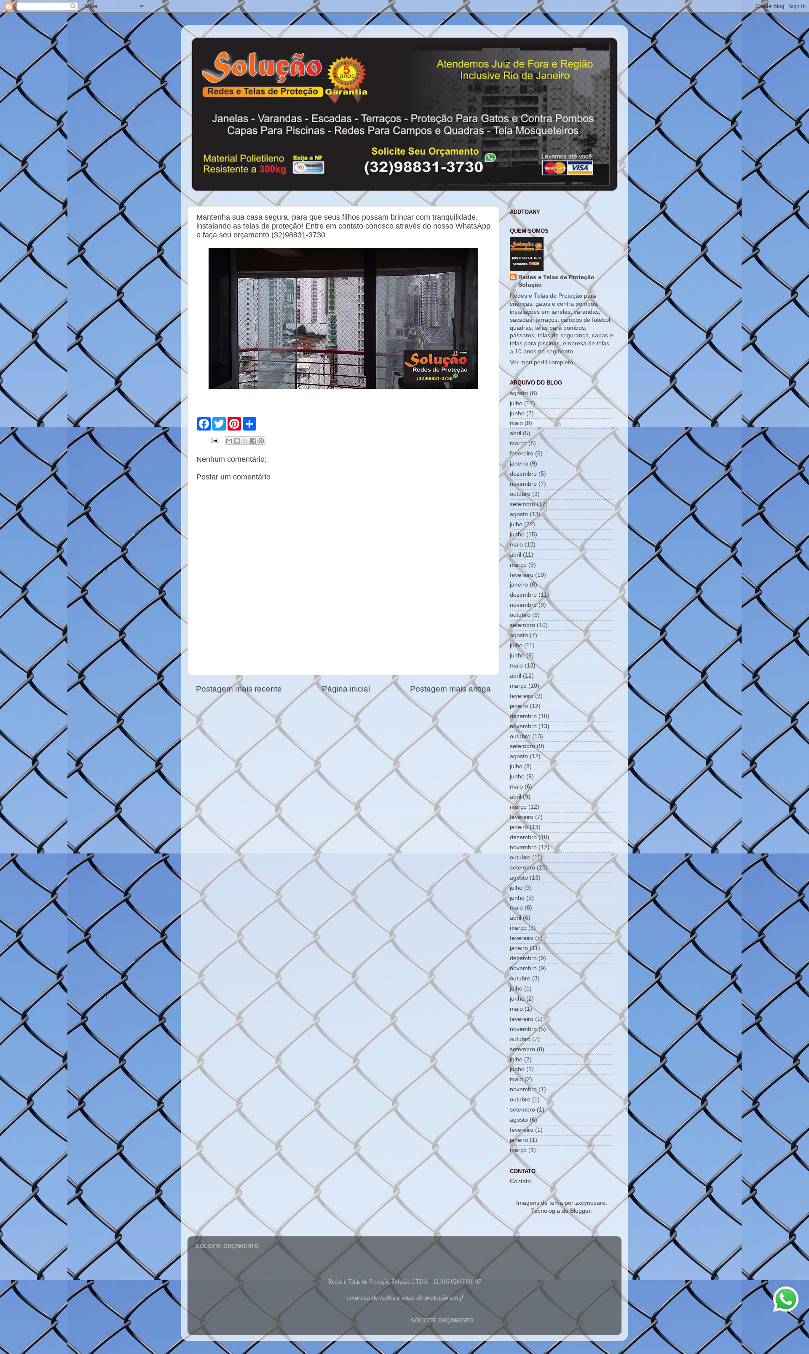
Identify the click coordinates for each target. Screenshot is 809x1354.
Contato (520, 1181)
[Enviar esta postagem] (214, 440)
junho (517, 413)
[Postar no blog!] (237, 440)
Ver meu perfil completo (541, 362)
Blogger (580, 1211)
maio (516, 423)
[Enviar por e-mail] (229, 440)
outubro (520, 494)
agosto (519, 393)
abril (515, 433)
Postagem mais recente (239, 688)
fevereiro (521, 453)
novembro (523, 484)
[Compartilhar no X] (245, 440)
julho (516, 403)
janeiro (519, 463)
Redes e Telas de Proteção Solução (556, 281)
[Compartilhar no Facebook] (253, 440)
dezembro (523, 474)
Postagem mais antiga (450, 688)
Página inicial (346, 688)
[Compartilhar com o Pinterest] (261, 440)
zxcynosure (590, 1203)
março (518, 443)
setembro (522, 504)
